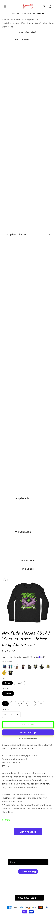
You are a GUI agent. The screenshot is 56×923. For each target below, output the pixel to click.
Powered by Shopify (36, 917)
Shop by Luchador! (16, 234)
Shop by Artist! (22, 498)
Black (7, 683)
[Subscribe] (45, 862)
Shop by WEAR (17, 19)
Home (5, 19)
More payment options (28, 739)
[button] (5, 6)
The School (28, 568)
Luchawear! (23, 917)
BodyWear (31, 19)
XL (42, 704)
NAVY (20, 683)
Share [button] (7, 820)
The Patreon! (28, 560)
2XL (31, 703)
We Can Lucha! (23, 532)
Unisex (8, 693)
